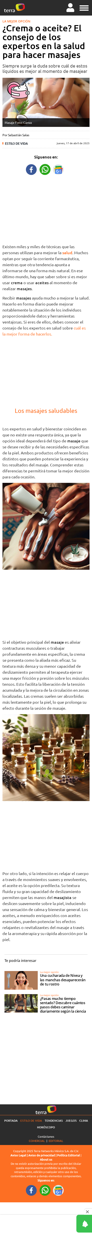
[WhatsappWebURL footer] (45, 1190)
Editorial (56, 1141)
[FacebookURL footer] (31, 1190)
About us (46, 1159)
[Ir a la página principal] (14, 7)
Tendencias (54, 1121)
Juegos (71, 1121)
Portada (11, 1121)
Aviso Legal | (19, 1155)
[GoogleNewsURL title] (58, 169)
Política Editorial (68, 1155)
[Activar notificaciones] (64, 1224)
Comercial (37, 1141)
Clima (83, 1121)
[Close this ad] (88, 1212)
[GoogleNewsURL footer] (58, 1190)
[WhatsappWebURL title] (45, 169)
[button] (84, 7)
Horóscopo (46, 1127)
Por (15, 134)
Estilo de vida (16, 143)
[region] (46, 208)
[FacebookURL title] (31, 169)
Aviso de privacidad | (42, 1155)
